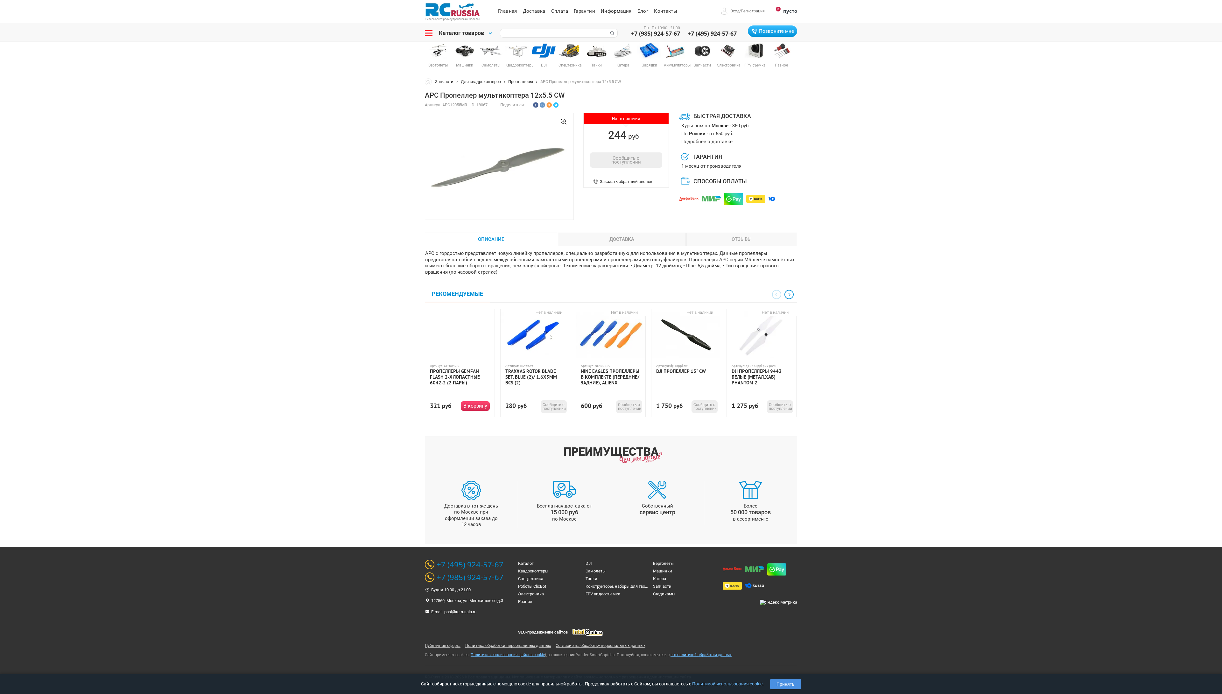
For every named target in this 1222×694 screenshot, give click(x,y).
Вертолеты (663, 563)
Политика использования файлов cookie (508, 655)
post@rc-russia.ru (460, 611)
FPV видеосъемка (603, 594)
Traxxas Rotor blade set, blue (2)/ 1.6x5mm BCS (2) (531, 377)
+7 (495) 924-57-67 (712, 33)
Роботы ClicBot (532, 586)
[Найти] (611, 33)
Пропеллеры (520, 81)
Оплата (559, 11)
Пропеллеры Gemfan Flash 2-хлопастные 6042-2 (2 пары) (455, 377)
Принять (785, 684)
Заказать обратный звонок (626, 181)
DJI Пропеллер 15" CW (681, 371)
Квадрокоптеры (533, 571)
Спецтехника (530, 578)
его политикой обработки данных (701, 655)
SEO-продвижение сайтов (543, 632)
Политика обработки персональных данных (508, 645)
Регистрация (753, 11)
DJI (589, 563)
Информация (616, 11)
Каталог (525, 563)
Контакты (665, 11)
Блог (643, 11)
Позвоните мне (776, 31)
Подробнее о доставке (707, 141)
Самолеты (596, 571)
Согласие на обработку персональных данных (600, 645)
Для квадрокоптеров (481, 81)
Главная (507, 11)
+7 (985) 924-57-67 (655, 33)
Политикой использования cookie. (728, 683)
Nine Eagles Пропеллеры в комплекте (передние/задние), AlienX (610, 377)
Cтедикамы (664, 594)
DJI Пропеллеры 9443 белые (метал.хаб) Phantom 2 (757, 377)
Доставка (534, 11)
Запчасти (444, 81)
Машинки (662, 571)
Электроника (531, 594)
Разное (525, 601)
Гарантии (584, 11)
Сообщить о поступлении (626, 160)
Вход (734, 11)
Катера (659, 578)
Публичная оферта (442, 645)
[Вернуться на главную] (430, 81)
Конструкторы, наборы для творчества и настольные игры (642, 586)
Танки (591, 578)
